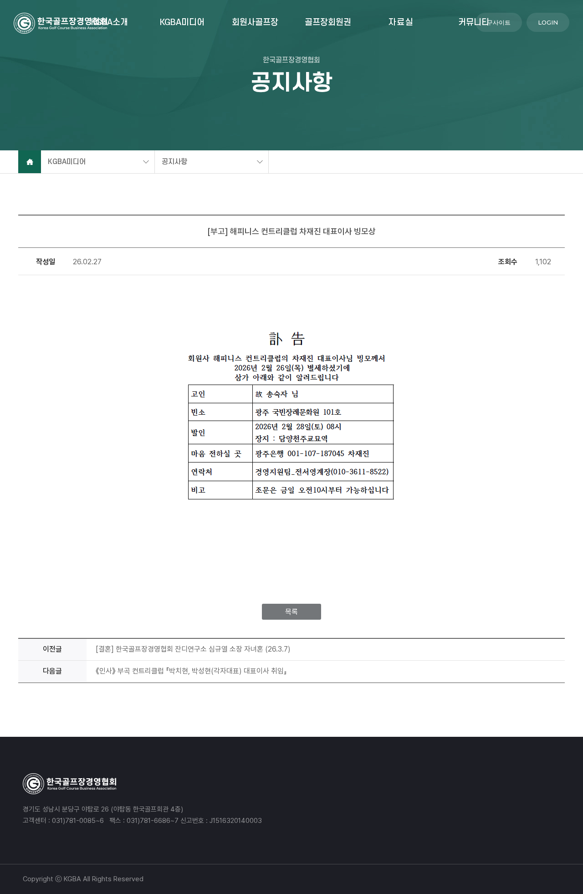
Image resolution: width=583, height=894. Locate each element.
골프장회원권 (328, 22)
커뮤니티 (473, 22)
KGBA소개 (109, 22)
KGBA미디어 (182, 22)
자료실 (401, 22)
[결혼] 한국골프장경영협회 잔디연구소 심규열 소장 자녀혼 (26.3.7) (193, 649)
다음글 (52, 671)
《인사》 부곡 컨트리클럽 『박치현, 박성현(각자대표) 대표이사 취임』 (191, 671)
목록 (291, 611)
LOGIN (548, 22)
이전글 (52, 649)
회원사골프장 (255, 22)
